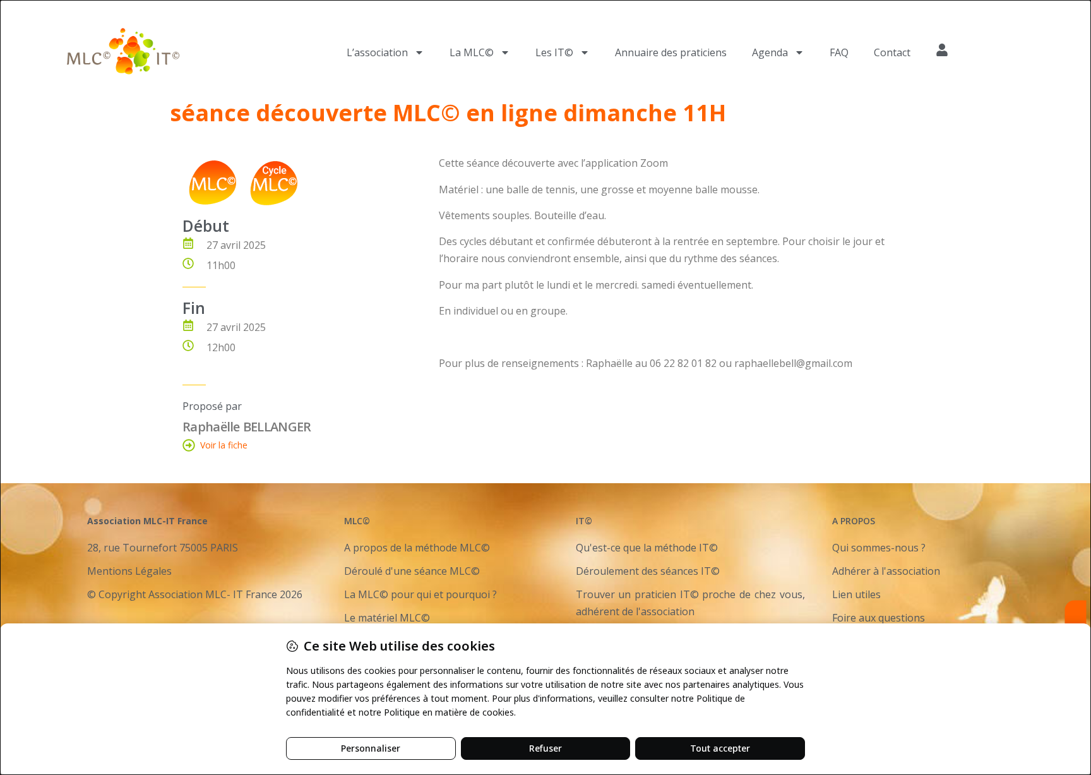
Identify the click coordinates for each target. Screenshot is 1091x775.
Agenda (770, 52)
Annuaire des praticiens (671, 52)
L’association (377, 52)
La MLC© (472, 52)
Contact (892, 52)
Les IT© (554, 52)
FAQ (839, 52)
